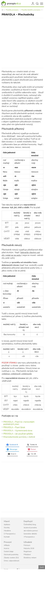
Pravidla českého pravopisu (31, 10)
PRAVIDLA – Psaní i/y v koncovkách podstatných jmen (18, 423)
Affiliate (7, 545)
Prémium (27, 545)
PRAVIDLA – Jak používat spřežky (18, 433)
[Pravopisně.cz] (11, 3)
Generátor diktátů (30, 534)
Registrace (28, 551)
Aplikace (7, 524)
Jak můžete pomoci (31, 531)
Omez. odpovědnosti (11, 561)
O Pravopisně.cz (10, 534)
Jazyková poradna (30, 527)
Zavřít (42, 567)
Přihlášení (33, 3)
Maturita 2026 (29, 548)
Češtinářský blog (30, 524)
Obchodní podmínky (11, 554)
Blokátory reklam (30, 558)
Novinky (7, 527)
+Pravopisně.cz (29, 537)
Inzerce (6, 548)
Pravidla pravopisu (12, 10)
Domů (2, 10)
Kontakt (7, 537)
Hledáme (7, 531)
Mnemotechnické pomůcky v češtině (19, 437)
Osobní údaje (8, 551)
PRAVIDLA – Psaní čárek (14, 427)
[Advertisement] (22, 43)
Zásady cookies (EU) (11, 558)
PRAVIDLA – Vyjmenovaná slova (17, 430)
